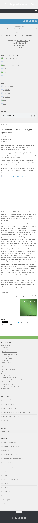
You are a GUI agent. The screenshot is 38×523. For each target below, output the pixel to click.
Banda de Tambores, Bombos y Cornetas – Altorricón (17, 412)
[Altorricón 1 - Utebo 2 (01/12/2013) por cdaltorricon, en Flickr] (19, 192)
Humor (5, 475)
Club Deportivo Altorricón (19, 4)
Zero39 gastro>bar (7, 358)
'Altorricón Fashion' (8, 442)
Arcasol (4, 371)
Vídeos (5, 504)
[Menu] (36, 11)
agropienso (5, 360)
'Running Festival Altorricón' (10, 446)
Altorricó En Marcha (8, 400)
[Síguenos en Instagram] (24, 21)
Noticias (5, 491)
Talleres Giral (5, 356)
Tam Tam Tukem (7, 420)
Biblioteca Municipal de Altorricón (12, 416)
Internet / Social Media (9, 479)
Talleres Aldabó (6, 350)
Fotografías (6, 471)
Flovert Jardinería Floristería (9, 354)
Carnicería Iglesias (7, 375)
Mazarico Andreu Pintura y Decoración (12, 380)
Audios (5, 450)
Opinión (5, 496)
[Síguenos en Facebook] (27, 21)
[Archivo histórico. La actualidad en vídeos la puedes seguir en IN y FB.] (36, 21)
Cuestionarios (6, 467)
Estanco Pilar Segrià (7, 382)
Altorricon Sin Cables (8, 404)
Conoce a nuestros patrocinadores (12, 458)
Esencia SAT (5, 347)
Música (5, 487)
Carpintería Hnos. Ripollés (9, 378)
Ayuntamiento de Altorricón (10, 408)
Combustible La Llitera (8, 367)
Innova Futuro (6, 388)
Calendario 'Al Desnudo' (9, 454)
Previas (5, 500)
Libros (4, 483)
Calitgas (4, 373)
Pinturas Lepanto (6, 345)
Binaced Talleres (6, 362)
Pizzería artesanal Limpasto (9, 352)
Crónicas (4, 124)
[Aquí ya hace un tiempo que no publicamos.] (30, 21)
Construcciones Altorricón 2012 (10, 386)
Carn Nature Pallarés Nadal (9, 369)
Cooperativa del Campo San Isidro (11, 365)
